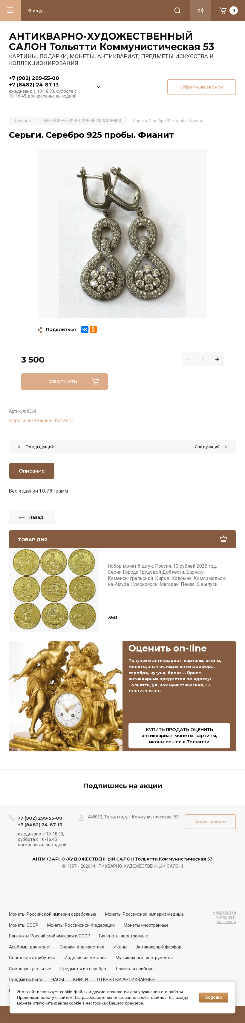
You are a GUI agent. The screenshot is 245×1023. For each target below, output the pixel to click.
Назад (35, 517)
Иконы (120, 947)
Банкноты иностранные (123, 936)
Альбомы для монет (30, 947)
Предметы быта (25, 979)
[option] (122, 233)
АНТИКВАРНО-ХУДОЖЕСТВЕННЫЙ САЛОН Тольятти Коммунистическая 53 (111, 41)
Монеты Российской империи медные (144, 914)
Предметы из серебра (83, 968)
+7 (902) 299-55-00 (34, 78)
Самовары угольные (30, 968)
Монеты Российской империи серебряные (52, 914)
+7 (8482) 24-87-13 (34, 85)
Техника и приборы (134, 968)
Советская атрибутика (32, 957)
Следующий (207, 446)
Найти (177, 10)
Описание (32, 471)
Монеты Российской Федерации (81, 925)
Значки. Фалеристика (82, 947)
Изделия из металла (85, 957)
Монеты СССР (23, 925)
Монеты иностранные (146, 925)
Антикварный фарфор (158, 947)
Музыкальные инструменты (144, 957)
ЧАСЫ (57, 979)
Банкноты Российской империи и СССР (49, 936)
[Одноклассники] (93, 329)
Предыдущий (39, 446)
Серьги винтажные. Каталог (41, 420)
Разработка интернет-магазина (224, 917)
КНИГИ (80, 979)
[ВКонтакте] (84, 329)
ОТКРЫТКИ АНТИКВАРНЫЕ (126, 979)
